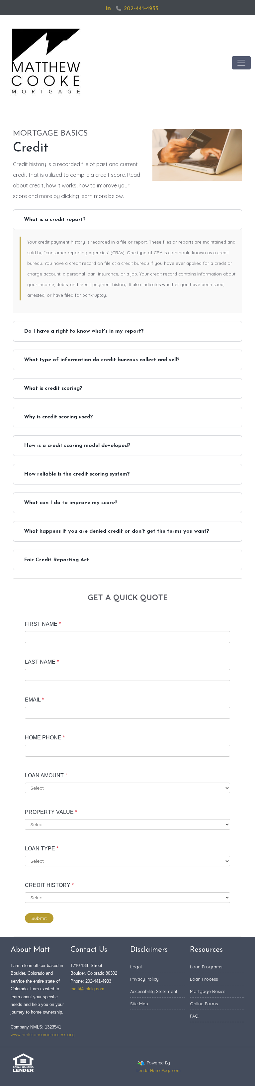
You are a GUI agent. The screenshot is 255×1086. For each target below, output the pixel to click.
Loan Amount (46, 775)
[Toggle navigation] (241, 62)
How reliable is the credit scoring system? (77, 474)
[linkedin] (108, 8)
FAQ (194, 1016)
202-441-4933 (141, 8)
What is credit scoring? (53, 388)
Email (34, 700)
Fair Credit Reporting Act (56, 560)
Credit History (49, 885)
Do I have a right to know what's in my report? (84, 331)
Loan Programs (206, 966)
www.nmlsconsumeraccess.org (43, 1034)
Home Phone (45, 737)
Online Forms (204, 1003)
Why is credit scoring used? (58, 417)
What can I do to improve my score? (71, 502)
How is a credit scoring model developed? (77, 445)
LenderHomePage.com (158, 1070)
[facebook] (100, 8)
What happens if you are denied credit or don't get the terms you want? (116, 531)
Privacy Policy (144, 979)
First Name (43, 624)
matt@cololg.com (87, 988)
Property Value (51, 812)
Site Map (139, 1003)
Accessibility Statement (153, 991)
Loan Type (41, 848)
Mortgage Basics (207, 991)
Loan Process (204, 979)
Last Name (42, 662)
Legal (136, 966)
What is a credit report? (55, 219)
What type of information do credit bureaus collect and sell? (102, 360)
